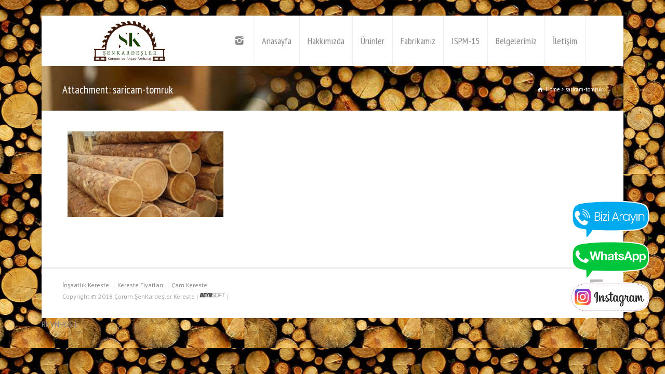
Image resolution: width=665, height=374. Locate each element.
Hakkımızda (326, 41)
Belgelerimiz (516, 41)
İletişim (565, 41)
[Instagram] (241, 41)
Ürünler (372, 41)
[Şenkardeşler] (129, 41)
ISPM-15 (465, 41)
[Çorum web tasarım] (212, 296)
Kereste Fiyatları (140, 285)
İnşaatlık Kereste (85, 285)
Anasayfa (276, 41)
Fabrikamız (418, 41)
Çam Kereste (189, 285)
